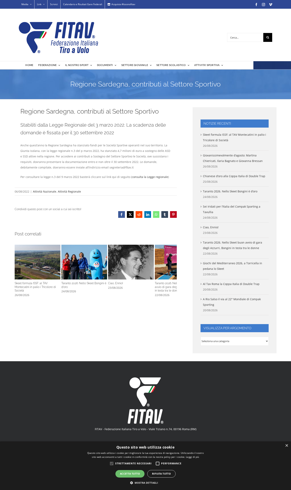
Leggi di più (192, 457)
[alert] (145, 465)
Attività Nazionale (44, 191)
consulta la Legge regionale (150, 177)
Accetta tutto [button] (130, 473)
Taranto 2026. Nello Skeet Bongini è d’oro (95, 265)
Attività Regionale (69, 191)
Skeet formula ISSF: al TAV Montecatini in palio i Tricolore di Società (41, 265)
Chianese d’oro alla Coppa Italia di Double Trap (234, 176)
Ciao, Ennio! (150, 265)
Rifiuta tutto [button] (161, 473)
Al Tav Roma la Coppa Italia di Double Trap (231, 284)
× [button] (286, 445)
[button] (18, 272)
